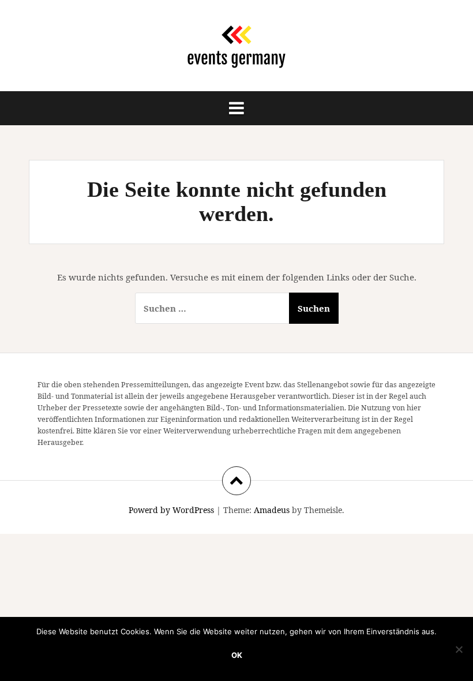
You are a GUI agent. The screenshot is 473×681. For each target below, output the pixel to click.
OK (236, 655)
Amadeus (272, 509)
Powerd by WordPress (171, 509)
